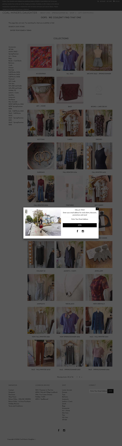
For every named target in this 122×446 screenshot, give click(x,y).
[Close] (97, 209)
